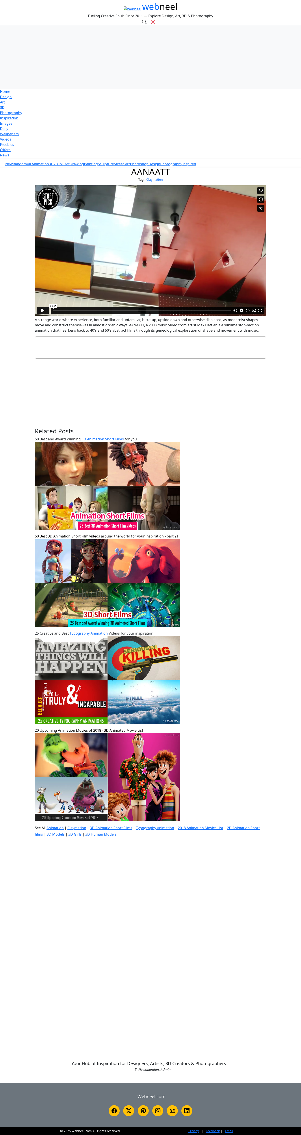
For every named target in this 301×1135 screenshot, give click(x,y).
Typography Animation (89, 633)
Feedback (213, 1131)
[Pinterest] (143, 1110)
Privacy (193, 1131)
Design (6, 96)
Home (5, 91)
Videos (5, 139)
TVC (61, 164)
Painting (91, 164)
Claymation (154, 179)
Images (6, 123)
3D (2, 107)
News (4, 155)
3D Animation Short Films (103, 439)
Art (2, 102)
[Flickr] (172, 1110)
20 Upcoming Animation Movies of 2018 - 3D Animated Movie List (89, 730)
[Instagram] (157, 1110)
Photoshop (139, 164)
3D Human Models (100, 834)
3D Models (56, 834)
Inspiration (9, 118)
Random (20, 164)
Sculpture (106, 164)
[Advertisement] (150, 57)
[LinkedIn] (186, 1110)
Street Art (122, 164)
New (9, 164)
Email (229, 1131)
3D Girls (75, 834)
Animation (55, 827)
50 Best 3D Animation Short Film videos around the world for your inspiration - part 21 (106, 536)
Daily (4, 128)
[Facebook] (114, 1110)
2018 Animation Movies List (200, 827)
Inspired (189, 164)
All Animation (38, 164)
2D (56, 164)
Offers (5, 149)
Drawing (77, 164)
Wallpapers (9, 134)
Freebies (7, 144)
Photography (11, 112)
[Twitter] (128, 1110)
